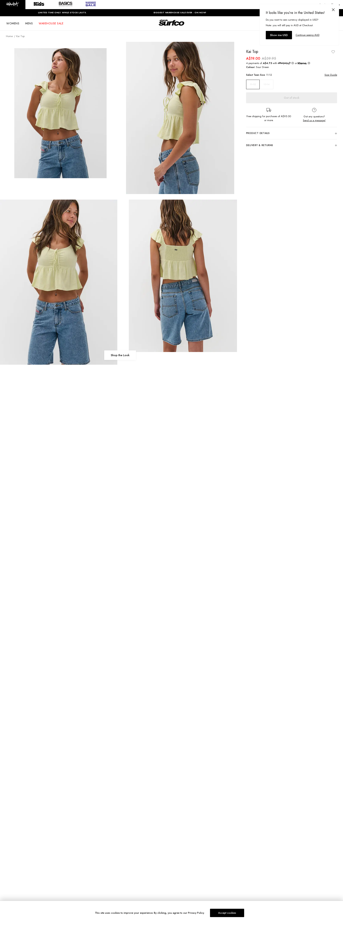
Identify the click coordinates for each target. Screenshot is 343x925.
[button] (12, 4)
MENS (29, 23)
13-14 (267, 84)
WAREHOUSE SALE (51, 23)
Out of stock (291, 98)
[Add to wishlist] (333, 52)
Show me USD (279, 35)
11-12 (253, 84)
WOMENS (12, 23)
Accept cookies (227, 913)
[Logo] (171, 26)
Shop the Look (120, 355)
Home (9, 36)
